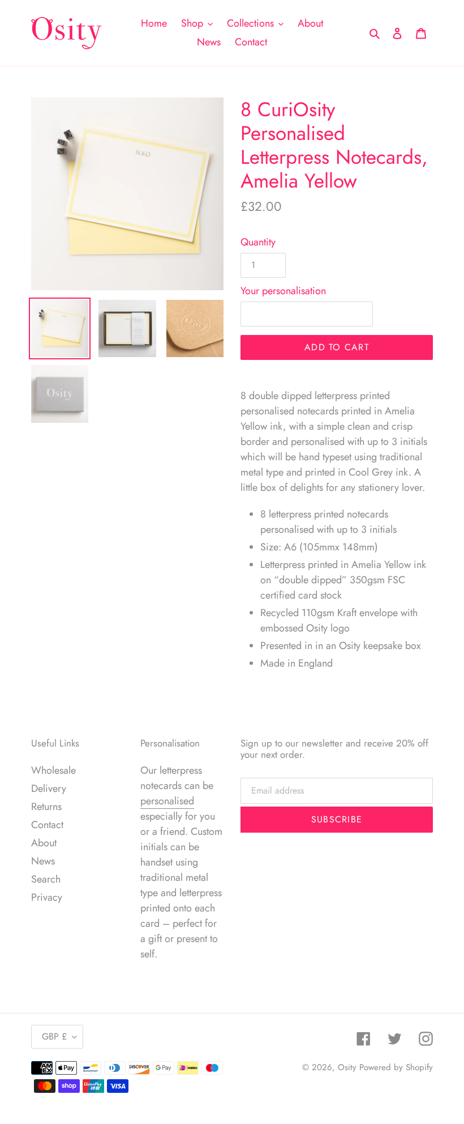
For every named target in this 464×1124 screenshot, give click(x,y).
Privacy (46, 897)
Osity (347, 1067)
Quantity (258, 242)
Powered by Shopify (396, 1067)
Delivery (48, 788)
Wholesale (53, 770)
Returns (46, 806)
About (44, 842)
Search (46, 879)
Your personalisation (283, 290)
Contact (47, 824)
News (43, 861)
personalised (167, 801)
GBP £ (54, 1036)
